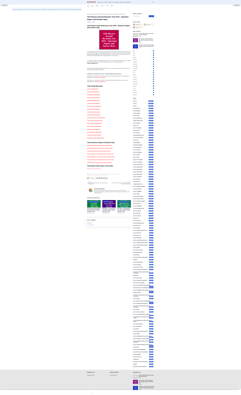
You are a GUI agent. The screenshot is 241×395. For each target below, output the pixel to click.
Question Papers (142, 145)
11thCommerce (142, 326)
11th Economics (142, 152)
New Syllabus (142, 292)
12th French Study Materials (93, 97)
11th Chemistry (142, 147)
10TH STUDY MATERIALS (103, 2)
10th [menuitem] (102, 5)
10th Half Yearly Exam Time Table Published (142, 295)
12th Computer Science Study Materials (96, 117)
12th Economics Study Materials (94, 126)
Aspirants (89, 22)
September (144, 68)
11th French (142, 228)
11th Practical (142, 232)
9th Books (61, 9)
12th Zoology (142, 215)
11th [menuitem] (107, 5)
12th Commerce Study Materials (94, 123)
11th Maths (142, 132)
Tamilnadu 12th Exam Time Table (94, 168)
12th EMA (142, 347)
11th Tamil (142, 157)
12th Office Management (142, 349)
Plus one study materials (142, 366)
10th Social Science (142, 198)
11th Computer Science (142, 186)
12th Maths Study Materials (93, 100)
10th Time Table (142, 237)
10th (142, 101)
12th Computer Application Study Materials (142, 341)
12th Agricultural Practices (142, 331)
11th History (142, 220)
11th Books (72, 9)
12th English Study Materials (93, 94)
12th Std (142, 125)
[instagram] (149, 5)
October (144, 86)
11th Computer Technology (142, 280)
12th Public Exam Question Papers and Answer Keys (98, 151)
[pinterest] (151, 5)
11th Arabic (142, 298)
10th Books (66, 9)
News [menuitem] (92, 5)
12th (142, 105)
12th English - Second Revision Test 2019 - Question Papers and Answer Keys (109, 210)
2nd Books (20, 9)
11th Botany (142, 213)
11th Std (142, 140)
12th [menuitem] (112, 5)
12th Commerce (142, 191)
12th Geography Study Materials (94, 132)
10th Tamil (142, 115)
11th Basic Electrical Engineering (142, 301)
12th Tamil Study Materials (93, 91)
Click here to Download (100, 77)
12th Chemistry (142, 188)
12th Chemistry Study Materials (94, 106)
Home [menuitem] (88, 5)
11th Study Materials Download (142, 315)
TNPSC (142, 259)
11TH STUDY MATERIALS (115, 2)
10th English (142, 110)
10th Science (142, 113)
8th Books (55, 9)
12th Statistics (142, 356)
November (144, 66)
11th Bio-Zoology (142, 250)
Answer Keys (142, 142)
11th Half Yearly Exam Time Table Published (142, 306)
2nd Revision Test (142, 184)
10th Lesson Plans (142, 262)
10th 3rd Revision (142, 169)
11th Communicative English (142, 303)
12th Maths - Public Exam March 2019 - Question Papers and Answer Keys (146, 45)
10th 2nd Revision (142, 167)
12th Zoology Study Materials (93, 114)
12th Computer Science (142, 201)
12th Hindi (142, 254)
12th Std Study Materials (92, 89)
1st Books (15, 9)
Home (88, 14)
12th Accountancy (142, 196)
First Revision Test (142, 120)
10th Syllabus (142, 264)
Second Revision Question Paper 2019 (93, 175)
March (144, 57)
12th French (142, 247)
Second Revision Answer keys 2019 (114, 174)
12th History (142, 235)
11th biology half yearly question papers (142, 317)
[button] (4, 5)
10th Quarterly (142, 176)
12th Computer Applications (142, 245)
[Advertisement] (4, 24)
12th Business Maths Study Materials (95, 138)
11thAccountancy (142, 324)
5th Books (38, 9)
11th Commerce (142, 127)
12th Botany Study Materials (93, 112)
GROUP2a (142, 359)
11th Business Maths (142, 208)
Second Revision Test (94, 14)
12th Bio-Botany (142, 252)
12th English (142, 179)
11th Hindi (142, 309)
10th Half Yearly (142, 171)
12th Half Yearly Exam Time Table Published (142, 272)
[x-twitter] (147, 5)
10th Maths (142, 108)
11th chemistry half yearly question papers (143, 321)
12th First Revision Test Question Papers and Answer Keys (100, 154)
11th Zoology (142, 210)
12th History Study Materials (93, 129)
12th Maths (142, 130)
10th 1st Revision (142, 162)
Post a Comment (90, 224)
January (144, 61)
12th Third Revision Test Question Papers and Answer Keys (100, 159)
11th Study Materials (142, 311)
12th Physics (142, 181)
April (144, 88)
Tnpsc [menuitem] (97, 5)
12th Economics (142, 206)
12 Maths (142, 328)
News (142, 364)
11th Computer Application (142, 240)
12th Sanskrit (142, 354)
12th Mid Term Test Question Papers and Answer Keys (99, 162)
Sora (92, 393)
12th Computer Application (142, 230)
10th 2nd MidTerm (142, 164)
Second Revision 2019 (104, 174)
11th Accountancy (142, 137)
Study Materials (142, 118)
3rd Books (26, 9)
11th (142, 103)
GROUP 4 (142, 275)
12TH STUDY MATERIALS (126, 2)
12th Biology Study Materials (93, 109)
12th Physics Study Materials (93, 103)
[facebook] (145, 5)
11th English (142, 123)
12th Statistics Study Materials (94, 135)
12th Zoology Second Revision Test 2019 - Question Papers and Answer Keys (93, 210)
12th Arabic (142, 333)
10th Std (142, 218)
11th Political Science (142, 282)
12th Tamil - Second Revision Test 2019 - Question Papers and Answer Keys (123, 210)
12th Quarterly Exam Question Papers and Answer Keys (99, 145)
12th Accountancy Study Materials (95, 120)
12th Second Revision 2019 (94, 174)
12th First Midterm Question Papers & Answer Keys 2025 (146, 34)
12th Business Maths (142, 223)
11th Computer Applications (142, 242)
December (144, 64)
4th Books (32, 9)
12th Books (78, 9)
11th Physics (142, 154)
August (144, 70)
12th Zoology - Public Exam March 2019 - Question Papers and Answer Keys (146, 40)
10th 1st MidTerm (142, 159)
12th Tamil (142, 193)
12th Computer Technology (142, 269)
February (144, 59)
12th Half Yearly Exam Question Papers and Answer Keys (100, 148)
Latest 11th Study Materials (142, 361)
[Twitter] (97, 178)
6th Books (44, 9)
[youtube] (138, 27)
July (144, 51)
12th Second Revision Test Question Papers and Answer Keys (101, 156)
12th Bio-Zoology (142, 267)
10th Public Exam (142, 174)
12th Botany (142, 225)
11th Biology (142, 149)
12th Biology (142, 203)
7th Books (49, 9)
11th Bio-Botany (142, 278)
